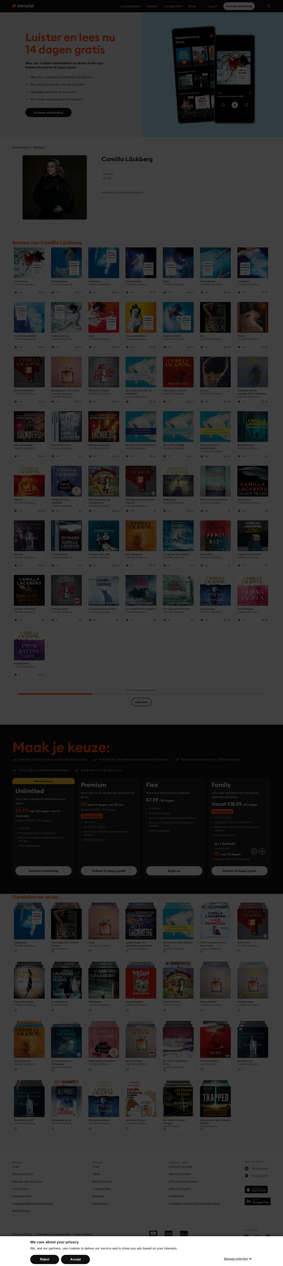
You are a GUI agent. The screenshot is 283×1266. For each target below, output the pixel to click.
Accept (75, 1259)
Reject (44, 1259)
